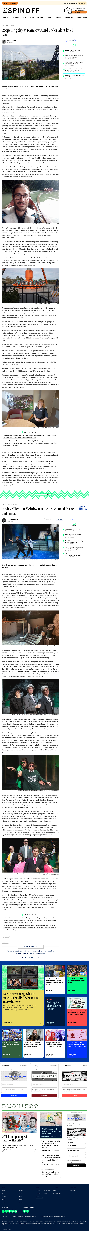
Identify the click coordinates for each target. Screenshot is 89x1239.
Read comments (30, 958)
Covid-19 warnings (12, 139)
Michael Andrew (11, 40)
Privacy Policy (5, 1216)
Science (4, 1202)
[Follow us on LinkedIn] (16, 1212)
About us (38, 1193)
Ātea (24, 17)
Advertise (47, 1190)
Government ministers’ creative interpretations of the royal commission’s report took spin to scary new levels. (30, 443)
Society (21, 1190)
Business (5, 26)
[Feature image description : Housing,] (51, 1119)
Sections (40, 17)
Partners (4, 1199)
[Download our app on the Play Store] (27, 1212)
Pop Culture (15, 17)
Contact (38, 1190)
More (49, 17)
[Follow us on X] (6, 1212)
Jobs (45, 1193)
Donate (55, 1190)
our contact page (72, 1221)
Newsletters (69, 17)
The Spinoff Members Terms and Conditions (24, 1216)
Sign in (83, 3)
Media (20, 1199)
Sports (20, 1196)
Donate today (76, 12)
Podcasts (58, 17)
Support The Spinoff (10, 3)
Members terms (57, 1193)
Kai (2, 1193)
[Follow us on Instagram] (12, 1212)
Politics (5, 17)
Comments (70, 519)
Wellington (49, 519)
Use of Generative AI (39, 1197)
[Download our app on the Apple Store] (24, 1212)
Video (3, 1190)
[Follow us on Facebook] (3, 1212)
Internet (4, 1196)
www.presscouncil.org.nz (44, 1223)
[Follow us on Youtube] (9, 1212)
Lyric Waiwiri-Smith (12, 519)
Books (32, 17)
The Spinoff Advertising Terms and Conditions (52, 1216)
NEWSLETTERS (76, 1112)
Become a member (82, 17)
